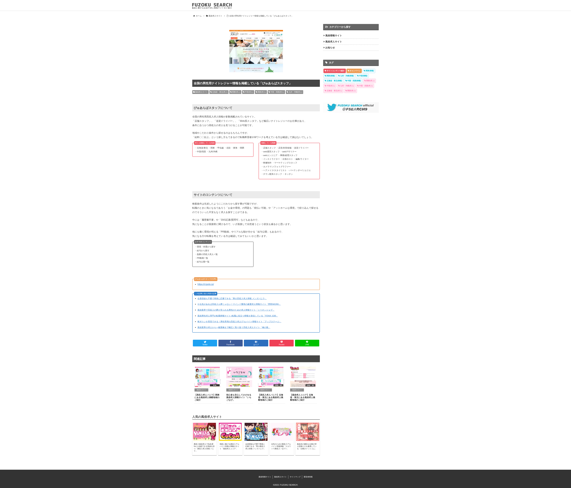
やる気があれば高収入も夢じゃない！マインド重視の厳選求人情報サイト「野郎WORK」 (239, 304)
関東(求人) (236, 92)
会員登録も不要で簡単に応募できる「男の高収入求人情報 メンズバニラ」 (232, 298)
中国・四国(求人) (277, 92)
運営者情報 (308, 477)
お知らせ (330, 47)
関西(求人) (261, 92)
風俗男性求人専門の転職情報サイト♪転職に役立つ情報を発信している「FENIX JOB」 (237, 316)
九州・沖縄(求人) (295, 92)
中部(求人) (248, 92)
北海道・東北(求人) (220, 92)
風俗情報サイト (333, 35)
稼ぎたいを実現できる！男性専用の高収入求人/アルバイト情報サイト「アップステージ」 (239, 321)
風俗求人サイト (201, 92)
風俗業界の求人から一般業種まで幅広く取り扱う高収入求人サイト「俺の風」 (233, 327)
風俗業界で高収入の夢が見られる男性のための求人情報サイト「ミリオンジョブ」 (235, 310)
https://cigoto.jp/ (205, 284)
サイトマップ (295, 477)
